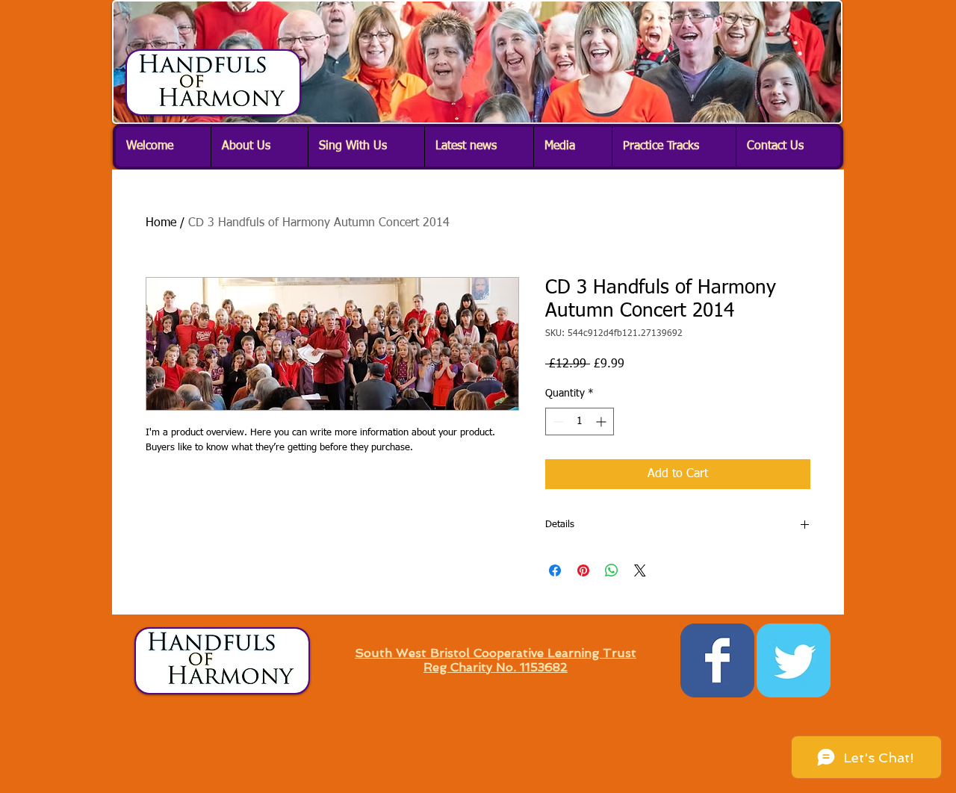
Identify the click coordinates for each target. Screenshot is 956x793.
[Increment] (602, 421)
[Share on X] (640, 570)
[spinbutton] (579, 421)
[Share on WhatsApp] (612, 570)
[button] (259, 147)
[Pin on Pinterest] (583, 570)
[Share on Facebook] (555, 570)
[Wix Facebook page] (717, 660)
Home (161, 223)
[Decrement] (556, 421)
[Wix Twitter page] (794, 660)
